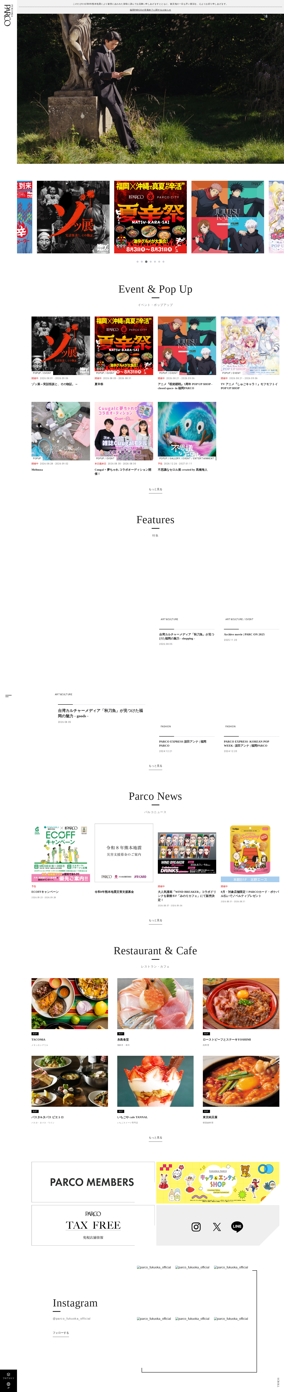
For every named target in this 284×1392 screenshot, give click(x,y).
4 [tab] (150, 262)
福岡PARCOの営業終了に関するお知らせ (150, 10)
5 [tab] (155, 262)
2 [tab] (142, 262)
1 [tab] (138, 262)
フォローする (61, 1332)
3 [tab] (146, 262)
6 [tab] (159, 262)
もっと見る (155, 489)
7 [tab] (163, 262)
